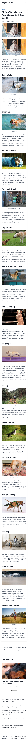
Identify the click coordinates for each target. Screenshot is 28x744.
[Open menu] (25, 3)
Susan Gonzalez (6, 21)
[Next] (24, 676)
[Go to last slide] (4, 676)
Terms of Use (17, 736)
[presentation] (14, 671)
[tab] (11, 690)
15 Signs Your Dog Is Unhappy (7, 647)
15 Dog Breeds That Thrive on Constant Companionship (21, 648)
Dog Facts (4, 9)
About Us (16, 738)
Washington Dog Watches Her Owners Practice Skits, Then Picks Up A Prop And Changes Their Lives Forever (14, 712)
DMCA (11, 736)
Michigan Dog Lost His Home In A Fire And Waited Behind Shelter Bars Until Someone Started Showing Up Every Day (13, 720)
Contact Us (23, 738)
